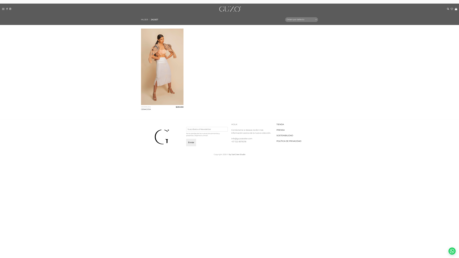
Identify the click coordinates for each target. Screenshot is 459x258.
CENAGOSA (146, 109)
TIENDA (280, 124)
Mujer (144, 20)
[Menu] (3, 9)
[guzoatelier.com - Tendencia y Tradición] (229, 9)
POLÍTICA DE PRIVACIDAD (288, 141)
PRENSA (280, 130)
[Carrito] (456, 9)
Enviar (191, 142)
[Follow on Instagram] (10, 9)
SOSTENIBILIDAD (284, 135)
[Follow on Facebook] (7, 9)
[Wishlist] (452, 9)
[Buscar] (448, 9)
